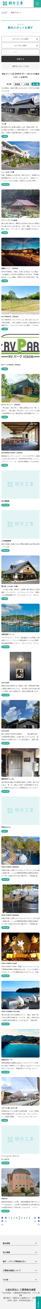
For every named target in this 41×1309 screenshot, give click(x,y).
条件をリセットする (20, 66)
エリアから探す (20, 45)
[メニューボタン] (37, 3)
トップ (4, 12)
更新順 (17, 84)
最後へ (39, 1220)
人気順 (26, 84)
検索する (20, 59)
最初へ (2, 1220)
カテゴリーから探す (20, 39)
